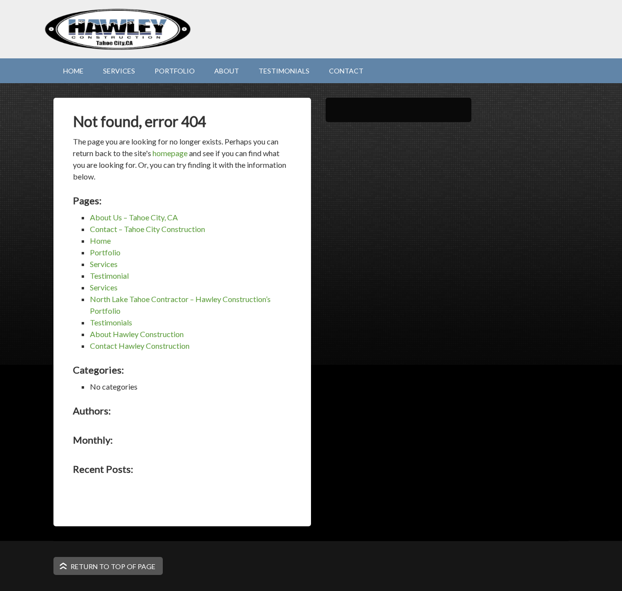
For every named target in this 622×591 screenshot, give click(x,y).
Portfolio (175, 71)
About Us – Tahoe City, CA (134, 217)
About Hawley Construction (137, 334)
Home (73, 71)
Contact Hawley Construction (140, 345)
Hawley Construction (311, 46)
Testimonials (284, 71)
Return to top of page (113, 566)
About (226, 71)
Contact (346, 71)
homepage (170, 153)
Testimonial (109, 275)
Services (119, 71)
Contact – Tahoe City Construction (147, 228)
